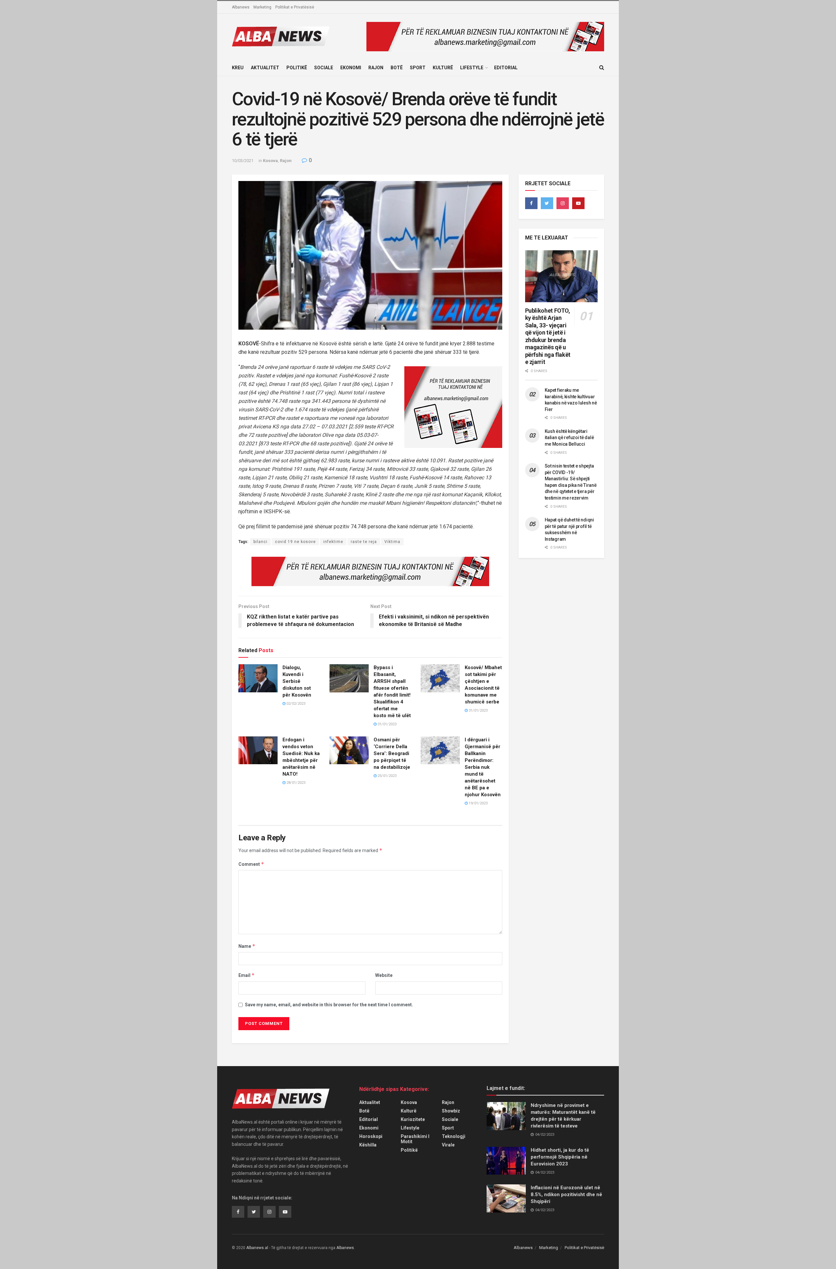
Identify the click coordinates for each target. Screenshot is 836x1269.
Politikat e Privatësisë (294, 7)
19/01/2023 (478, 803)
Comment (251, 864)
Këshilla (368, 1144)
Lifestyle (471, 67)
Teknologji (453, 1136)
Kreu (238, 67)
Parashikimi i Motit (415, 1139)
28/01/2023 (295, 783)
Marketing (262, 7)
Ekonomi (350, 67)
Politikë (296, 67)
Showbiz (451, 1110)
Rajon (375, 67)
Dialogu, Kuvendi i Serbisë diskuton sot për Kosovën (296, 681)
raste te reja (364, 541)
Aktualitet (265, 67)
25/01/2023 (386, 776)
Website (384, 975)
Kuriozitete (413, 1119)
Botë (397, 67)
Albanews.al (257, 1247)
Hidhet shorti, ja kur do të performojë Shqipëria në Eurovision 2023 (560, 1157)
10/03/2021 (242, 160)
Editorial (506, 67)
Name (246, 946)
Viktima (392, 541)
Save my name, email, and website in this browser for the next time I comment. (329, 1004)
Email (246, 975)
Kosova (270, 160)
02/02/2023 (295, 703)
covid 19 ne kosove (295, 541)
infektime (333, 541)
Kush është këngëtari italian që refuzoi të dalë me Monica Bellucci (569, 438)
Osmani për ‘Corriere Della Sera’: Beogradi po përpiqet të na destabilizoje (392, 753)
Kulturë (443, 67)
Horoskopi (370, 1136)
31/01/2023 (386, 724)
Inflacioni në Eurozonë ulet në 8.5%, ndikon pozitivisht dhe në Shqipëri (566, 1194)
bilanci (260, 541)
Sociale (323, 67)
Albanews (240, 7)
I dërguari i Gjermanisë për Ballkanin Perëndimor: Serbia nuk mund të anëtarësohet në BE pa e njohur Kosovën (483, 767)
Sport (418, 67)
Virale (448, 1144)
